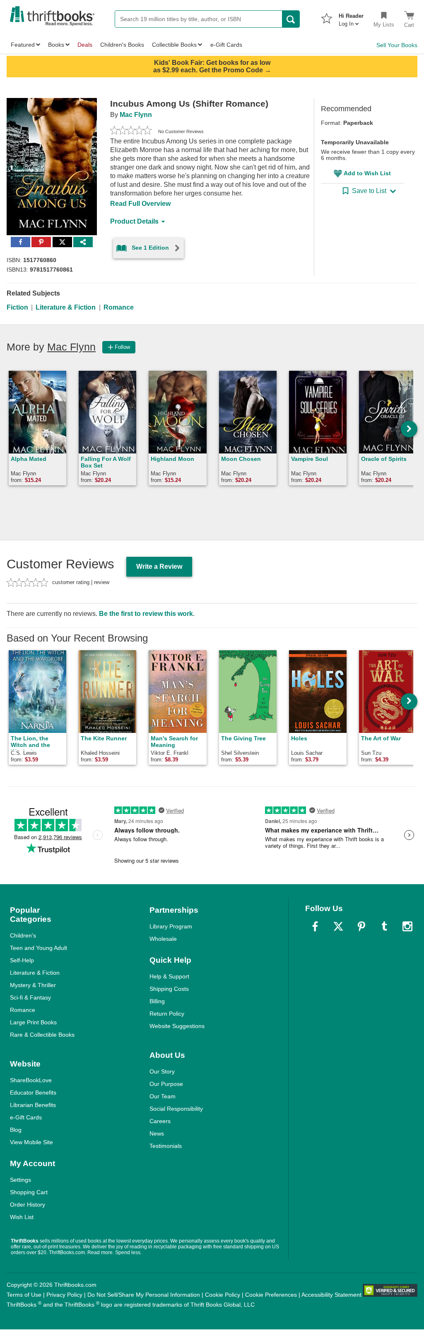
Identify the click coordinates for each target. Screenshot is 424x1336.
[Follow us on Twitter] (338, 926)
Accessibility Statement (331, 1294)
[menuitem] (351, 17)
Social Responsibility (176, 1108)
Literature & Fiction (66, 307)
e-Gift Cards (26, 1117)
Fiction (17, 307)
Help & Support (169, 976)
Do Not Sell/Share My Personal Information (143, 1294)
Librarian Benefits (33, 1105)
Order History (27, 1204)
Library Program (170, 926)
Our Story (162, 1071)
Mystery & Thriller (33, 985)
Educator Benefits (33, 1092)
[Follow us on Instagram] (407, 926)
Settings (20, 1179)
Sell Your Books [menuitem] (396, 45)
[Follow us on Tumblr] (384, 926)
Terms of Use (24, 1294)
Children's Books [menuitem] (122, 44)
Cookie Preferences (271, 1294)
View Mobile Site (31, 1142)
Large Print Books (33, 1022)
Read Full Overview (140, 203)
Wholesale (163, 938)
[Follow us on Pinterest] (361, 926)
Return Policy (166, 1013)
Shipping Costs (169, 988)
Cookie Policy (222, 1294)
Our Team (162, 1096)
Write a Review (159, 566)
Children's (23, 935)
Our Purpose (166, 1084)
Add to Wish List (367, 173)
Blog (16, 1129)
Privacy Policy (64, 1294)
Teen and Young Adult (38, 948)
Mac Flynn (136, 114)
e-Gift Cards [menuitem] (226, 44)
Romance (119, 307)
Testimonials (165, 1146)
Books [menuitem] (56, 44)
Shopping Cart (29, 1192)
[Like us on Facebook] (315, 926)
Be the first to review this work (146, 613)
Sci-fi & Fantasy (30, 997)
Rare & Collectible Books (42, 1034)
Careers (160, 1121)
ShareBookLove (31, 1080)
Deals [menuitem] (84, 44)
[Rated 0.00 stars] (131, 131)
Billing (157, 1001)
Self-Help (22, 960)
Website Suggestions (177, 1026)
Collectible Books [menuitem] (174, 44)
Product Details (134, 221)
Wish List (22, 1217)
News (156, 1133)
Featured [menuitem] (23, 44)
